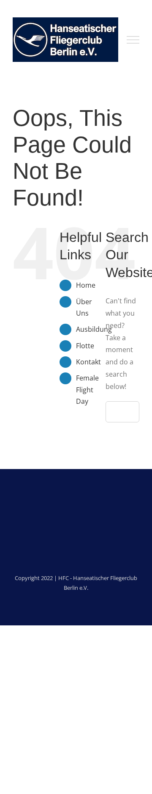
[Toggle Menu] (133, 40)
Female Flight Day (87, 389)
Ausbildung (94, 329)
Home (85, 285)
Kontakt (88, 361)
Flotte (85, 345)
